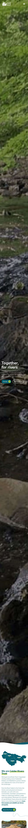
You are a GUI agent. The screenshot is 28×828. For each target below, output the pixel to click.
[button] (24, 4)
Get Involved (18, 381)
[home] (6, 4)
